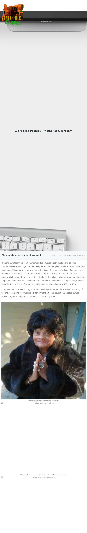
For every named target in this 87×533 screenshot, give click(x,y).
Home (53, 255)
